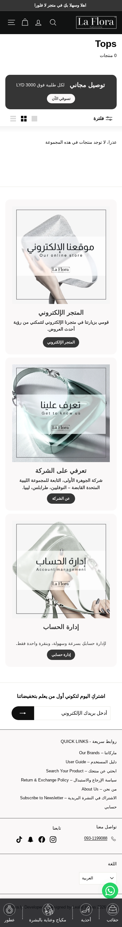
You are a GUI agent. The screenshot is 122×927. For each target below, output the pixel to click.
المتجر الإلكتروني (61, 342)
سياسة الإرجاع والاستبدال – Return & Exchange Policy (69, 780)
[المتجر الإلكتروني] (61, 255)
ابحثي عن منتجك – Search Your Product (81, 771)
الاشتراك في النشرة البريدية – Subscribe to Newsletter (68, 798)
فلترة (99, 118)
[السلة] (25, 22)
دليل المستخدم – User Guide (91, 762)
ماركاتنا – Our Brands (98, 752)
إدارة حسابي (61, 654)
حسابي (110, 807)
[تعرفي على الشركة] (61, 413)
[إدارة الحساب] (61, 569)
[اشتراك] (23, 713)
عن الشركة (61, 498)
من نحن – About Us (99, 789)
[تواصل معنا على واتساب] (110, 891)
